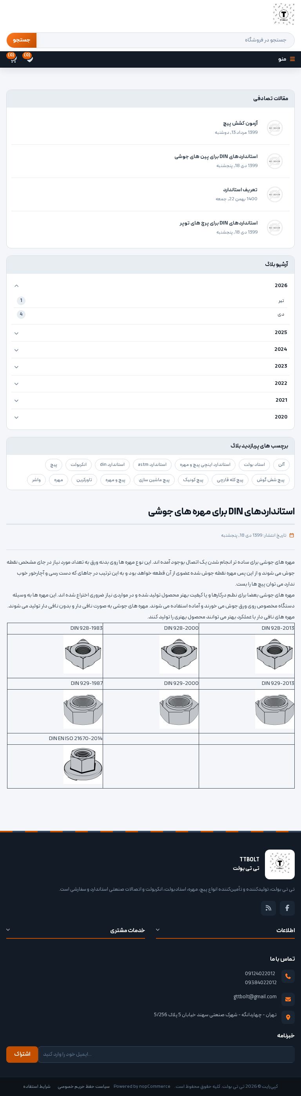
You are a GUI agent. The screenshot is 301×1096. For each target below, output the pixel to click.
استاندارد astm (152, 464)
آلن (281, 464)
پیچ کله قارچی (230, 479)
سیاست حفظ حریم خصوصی (84, 1086)
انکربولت (79, 464)
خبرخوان (268, 908)
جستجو (21, 40)
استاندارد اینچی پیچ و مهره (205, 464)
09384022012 (261, 983)
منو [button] (282, 59)
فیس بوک (287, 908)
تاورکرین (84, 479)
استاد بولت (254, 464)
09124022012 (260, 974)
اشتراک (22, 1054)
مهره (58, 479)
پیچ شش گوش (271, 479)
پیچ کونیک (193, 479)
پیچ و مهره (115, 479)
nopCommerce (154, 1086)
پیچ (53, 464)
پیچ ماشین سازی (154, 479)
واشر (36, 479)
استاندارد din (112, 464)
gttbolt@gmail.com (255, 997)
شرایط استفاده (37, 1086)
